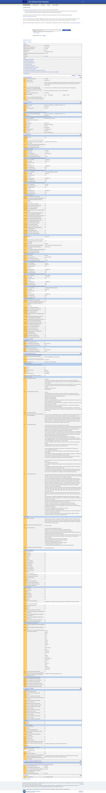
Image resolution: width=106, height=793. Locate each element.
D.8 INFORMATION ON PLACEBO (29, 65)
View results (46, 56)
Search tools (42, 35)
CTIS (55, 785)
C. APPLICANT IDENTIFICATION (29, 62)
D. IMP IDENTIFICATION (28, 64)
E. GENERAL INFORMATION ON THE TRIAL (31, 67)
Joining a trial (35, 5)
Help (83, 1)
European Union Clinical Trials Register (31, 9)
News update (55, 5)
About (48, 5)
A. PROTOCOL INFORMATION (29, 59)
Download (29, 42)
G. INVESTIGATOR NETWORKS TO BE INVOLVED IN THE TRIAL (34, 70)
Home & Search (26, 5)
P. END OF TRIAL (26, 73)
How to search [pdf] (36, 32)
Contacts (43, 5)
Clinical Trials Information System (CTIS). (30, 16)
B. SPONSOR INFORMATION (28, 61)
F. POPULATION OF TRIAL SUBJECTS (30, 68)
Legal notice (82, 784)
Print (26, 42)
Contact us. (29, 778)
